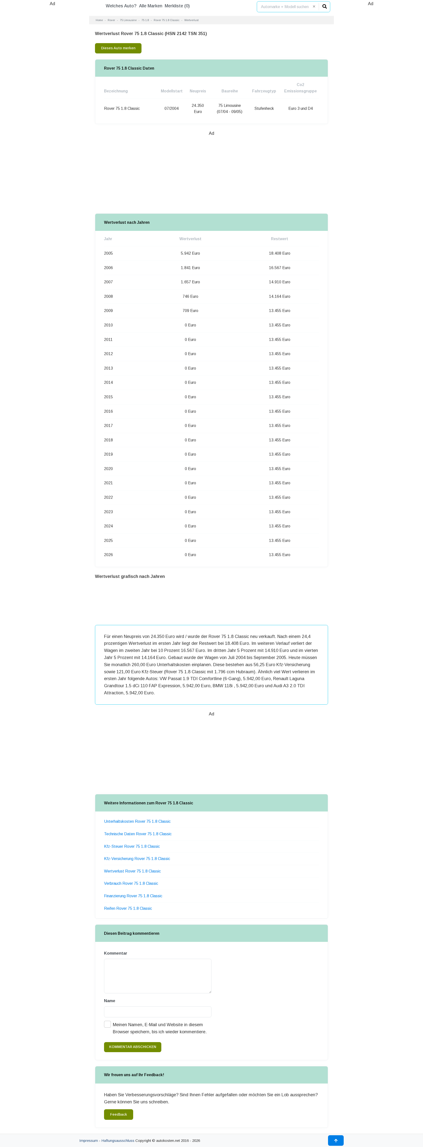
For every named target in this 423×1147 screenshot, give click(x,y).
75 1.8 (145, 20)
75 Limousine (128, 20)
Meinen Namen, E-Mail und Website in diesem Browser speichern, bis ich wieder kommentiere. (160, 1028)
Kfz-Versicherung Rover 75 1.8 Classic (137, 859)
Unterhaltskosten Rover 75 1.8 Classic (137, 821)
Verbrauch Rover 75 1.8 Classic (131, 883)
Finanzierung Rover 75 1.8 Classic (133, 896)
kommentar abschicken (132, 1047)
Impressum (88, 1140)
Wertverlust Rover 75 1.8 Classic (132, 871)
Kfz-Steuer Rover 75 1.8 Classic (132, 846)
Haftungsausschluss (117, 1140)
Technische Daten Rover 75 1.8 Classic (138, 834)
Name (109, 1000)
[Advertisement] (52, 80)
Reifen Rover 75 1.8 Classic (128, 908)
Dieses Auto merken (118, 48)
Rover (111, 20)
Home (99, 20)
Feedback (118, 1114)
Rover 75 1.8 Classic (166, 20)
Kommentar (115, 953)
